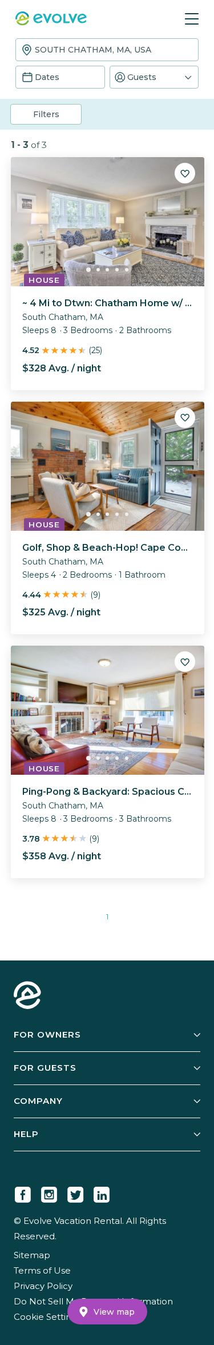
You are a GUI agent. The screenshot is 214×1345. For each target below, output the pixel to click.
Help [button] (26, 1133)
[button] (154, 77)
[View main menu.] (192, 19)
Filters (46, 114)
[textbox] (107, 49)
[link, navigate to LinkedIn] (101, 1192)
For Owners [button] (47, 1034)
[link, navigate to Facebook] (23, 1192)
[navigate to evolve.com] (27, 996)
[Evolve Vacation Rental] (51, 19)
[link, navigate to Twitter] (75, 1192)
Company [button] (38, 1100)
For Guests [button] (45, 1067)
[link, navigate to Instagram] (49, 1192)
